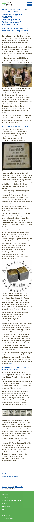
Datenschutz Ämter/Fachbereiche (11, 500)
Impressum (5, 494)
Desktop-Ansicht (6, 515)
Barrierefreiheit (6, 506)
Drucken (4, 487)
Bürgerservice (6, 9)
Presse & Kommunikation (18, 9)
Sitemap (4, 503)
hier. (10, 364)
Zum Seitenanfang (8, 518)
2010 (19, 11)
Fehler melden (19, 487)
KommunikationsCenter (10, 477)
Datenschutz (5, 497)
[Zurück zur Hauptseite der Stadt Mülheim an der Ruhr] (8, 3)
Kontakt (4, 509)
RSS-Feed (11, 487)
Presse (4, 512)
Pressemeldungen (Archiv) (9, 11)
